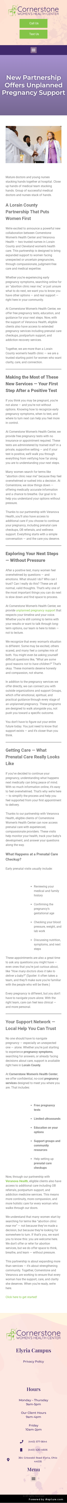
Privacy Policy (33, 1361)
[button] (34, 50)
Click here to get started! (21, 1297)
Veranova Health (17, 1181)
